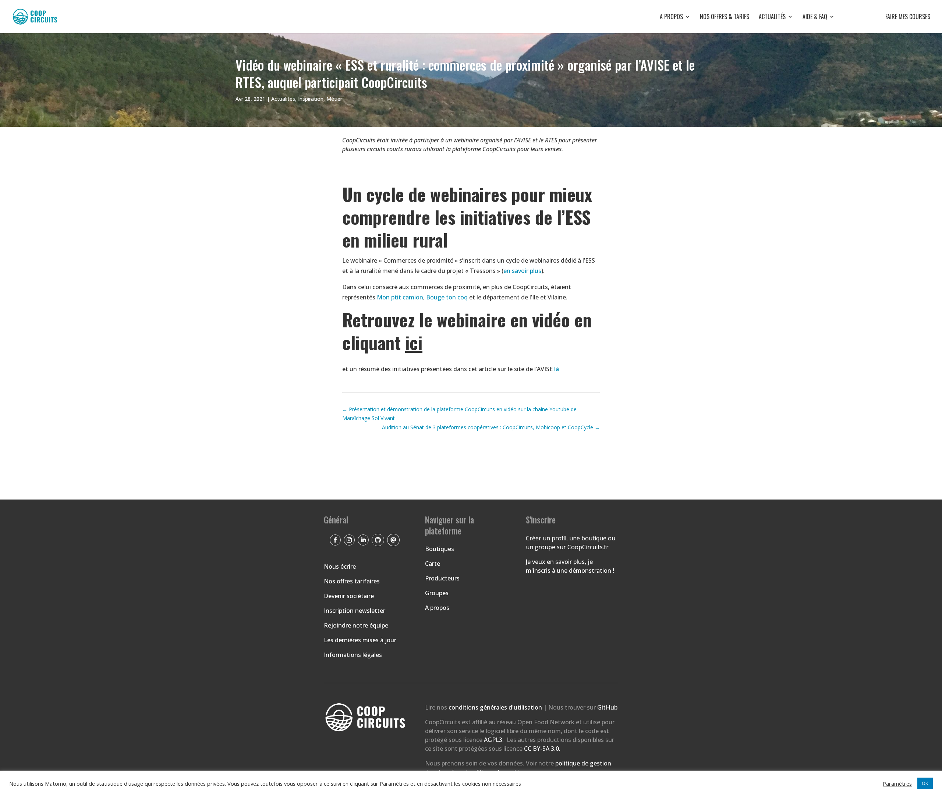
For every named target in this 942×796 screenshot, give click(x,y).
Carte (432, 563)
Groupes (437, 593)
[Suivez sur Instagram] (349, 540)
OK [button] (925, 783)
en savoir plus (522, 271)
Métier (334, 98)
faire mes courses (887, 17)
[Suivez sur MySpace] (393, 540)
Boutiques (439, 549)
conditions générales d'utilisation (496, 707)
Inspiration (310, 98)
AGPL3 (493, 740)
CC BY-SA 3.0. (542, 749)
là (556, 369)
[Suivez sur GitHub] (378, 540)
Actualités (772, 17)
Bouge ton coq (447, 297)
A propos (671, 17)
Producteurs (442, 578)
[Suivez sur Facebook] (335, 540)
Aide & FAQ (815, 17)
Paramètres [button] (897, 783)
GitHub (607, 707)
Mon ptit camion (400, 297)
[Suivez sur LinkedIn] (363, 540)
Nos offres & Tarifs (724, 17)
